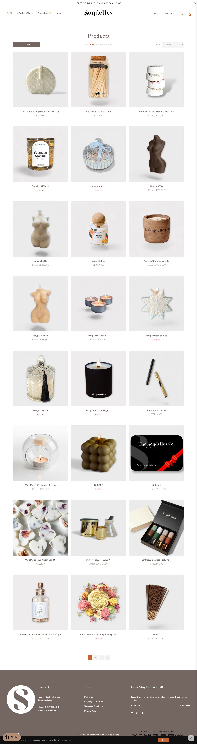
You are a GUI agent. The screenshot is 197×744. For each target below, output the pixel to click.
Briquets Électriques (156, 410)
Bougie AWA (156, 186)
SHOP (118, 3)
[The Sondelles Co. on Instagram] (137, 712)
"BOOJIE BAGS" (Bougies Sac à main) (40, 111)
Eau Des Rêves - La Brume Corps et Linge (40, 634)
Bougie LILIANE (40, 335)
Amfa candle (98, 186)
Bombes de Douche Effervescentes (156, 111)
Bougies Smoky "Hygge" (98, 410)
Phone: (49, 707)
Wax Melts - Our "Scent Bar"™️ (40, 560)
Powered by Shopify (110, 734)
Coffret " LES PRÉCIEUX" (98, 560)
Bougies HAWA (40, 410)
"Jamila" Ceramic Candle (156, 261)
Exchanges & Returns (93, 701)
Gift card (156, 485)
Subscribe (184, 705)
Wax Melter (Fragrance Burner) (40, 485)
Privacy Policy (90, 711)
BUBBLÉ (98, 485)
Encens (156, 634)
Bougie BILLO (98, 261)
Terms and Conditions (93, 706)
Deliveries (88, 697)
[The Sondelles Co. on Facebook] (132, 712)
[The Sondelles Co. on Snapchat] (143, 712)
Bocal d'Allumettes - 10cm (98, 111)
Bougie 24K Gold (40, 186)
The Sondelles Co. (93, 734)
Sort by (158, 44)
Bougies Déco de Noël (157, 335)
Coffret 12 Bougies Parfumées (157, 560)
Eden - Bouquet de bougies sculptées (98, 634)
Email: (49, 710)
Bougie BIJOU (40, 261)
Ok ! (163, 740)
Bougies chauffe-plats (98, 335)
